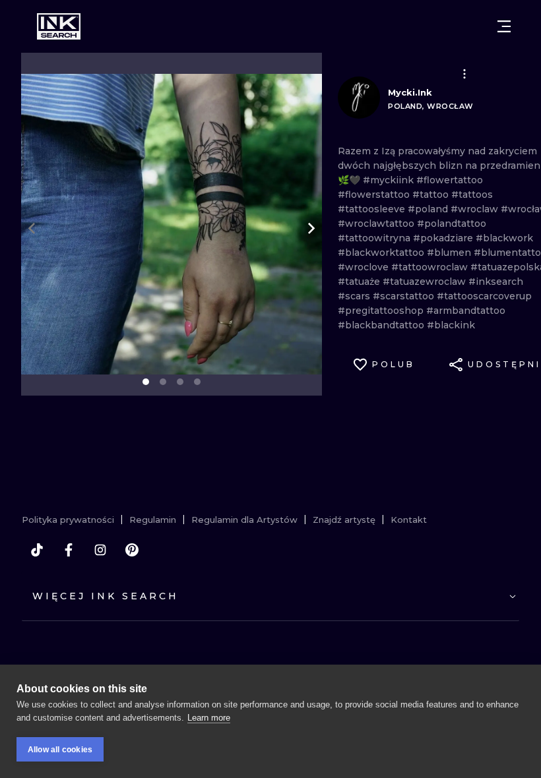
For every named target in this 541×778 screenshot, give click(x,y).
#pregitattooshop (382, 310)
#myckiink (389, 180)
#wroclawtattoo (377, 223)
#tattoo (431, 194)
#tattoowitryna (375, 238)
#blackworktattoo (382, 252)
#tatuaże (360, 281)
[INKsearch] (58, 26)
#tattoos (472, 194)
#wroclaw (476, 209)
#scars (355, 296)
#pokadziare (444, 238)
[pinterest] (132, 550)
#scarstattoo (405, 296)
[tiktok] (37, 550)
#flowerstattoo (375, 194)
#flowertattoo (449, 180)
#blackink (451, 325)
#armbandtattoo (465, 310)
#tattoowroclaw (430, 267)
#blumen (450, 252)
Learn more (208, 718)
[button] (464, 74)
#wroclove (364, 267)
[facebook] (68, 550)
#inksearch (495, 281)
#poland (429, 209)
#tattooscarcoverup (484, 296)
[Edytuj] (464, 74)
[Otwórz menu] (504, 26)
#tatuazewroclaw (425, 281)
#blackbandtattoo (382, 325)
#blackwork (504, 238)
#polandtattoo (451, 223)
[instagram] (100, 550)
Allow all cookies (60, 749)
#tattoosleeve (373, 209)
